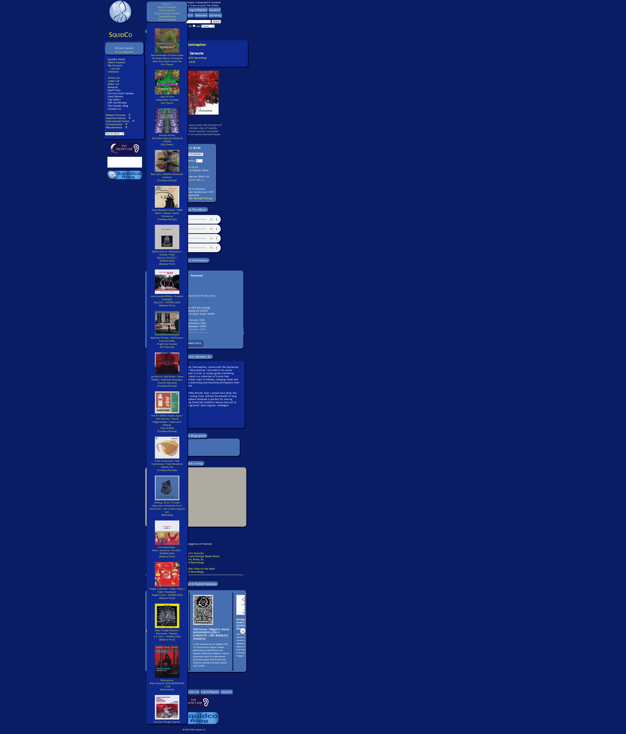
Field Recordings (194, 562)
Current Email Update (120, 93)
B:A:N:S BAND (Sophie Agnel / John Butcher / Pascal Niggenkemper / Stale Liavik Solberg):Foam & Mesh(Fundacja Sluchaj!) (167, 423)
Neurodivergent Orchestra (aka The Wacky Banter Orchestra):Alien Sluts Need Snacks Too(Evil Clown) (167, 60)
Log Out (115, 68)
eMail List (113, 84)
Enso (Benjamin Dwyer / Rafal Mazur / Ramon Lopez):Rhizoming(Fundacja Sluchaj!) (167, 215)
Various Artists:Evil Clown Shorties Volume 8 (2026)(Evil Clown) (167, 140)
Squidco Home (116, 59)
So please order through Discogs (193, 198)
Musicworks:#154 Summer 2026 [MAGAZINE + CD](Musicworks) (167, 685)
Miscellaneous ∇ (116, 127)
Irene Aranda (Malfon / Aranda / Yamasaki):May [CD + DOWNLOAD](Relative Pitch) (167, 301)
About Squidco (116, 62)
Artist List (114, 77)
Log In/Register (198, 9)
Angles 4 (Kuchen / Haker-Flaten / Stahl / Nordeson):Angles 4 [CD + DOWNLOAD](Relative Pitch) (167, 593)
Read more (194, 343)
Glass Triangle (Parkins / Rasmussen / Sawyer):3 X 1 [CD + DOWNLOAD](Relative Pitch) (167, 635)
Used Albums (115, 96)
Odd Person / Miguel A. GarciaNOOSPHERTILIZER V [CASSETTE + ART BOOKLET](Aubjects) (211, 634)
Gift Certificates (117, 102)
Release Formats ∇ (118, 115)
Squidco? (214, 9)
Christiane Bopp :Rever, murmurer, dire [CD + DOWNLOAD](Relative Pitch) (167, 552)
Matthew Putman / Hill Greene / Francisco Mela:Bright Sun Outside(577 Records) (167, 342)
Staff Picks (114, 90)
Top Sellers (114, 99)
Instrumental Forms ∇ (120, 121)
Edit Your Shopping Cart (124, 52)
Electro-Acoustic (194, 553)
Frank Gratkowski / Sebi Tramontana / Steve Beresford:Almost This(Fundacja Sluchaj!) (167, 466)
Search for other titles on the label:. (194, 570)
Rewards (113, 87)
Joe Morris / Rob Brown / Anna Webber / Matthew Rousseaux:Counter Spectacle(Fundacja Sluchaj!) (167, 381)
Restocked (201, 15)
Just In (189, 15)
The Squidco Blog (118, 105)
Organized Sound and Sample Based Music (194, 556)
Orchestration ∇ (116, 124)
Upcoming (215, 15)
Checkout (113, 71)
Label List (113, 80)
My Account (115, 65)
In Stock (193, 167)
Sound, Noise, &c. (194, 559)
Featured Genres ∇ (118, 118)
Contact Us (114, 108)
